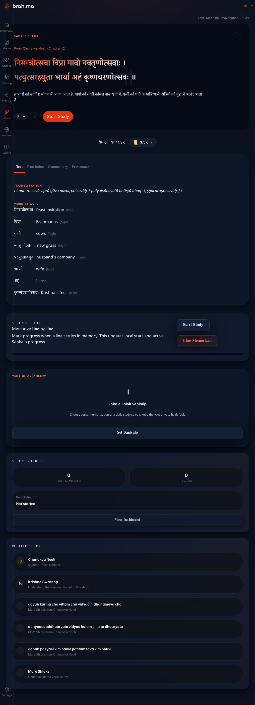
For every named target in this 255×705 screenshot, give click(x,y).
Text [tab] (19, 167)
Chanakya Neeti (34, 49)
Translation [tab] (35, 167)
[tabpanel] (127, 236)
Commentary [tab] (58, 167)
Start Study (58, 116)
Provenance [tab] (80, 167)
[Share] (34, 116)
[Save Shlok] (236, 36)
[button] (143, 142)
